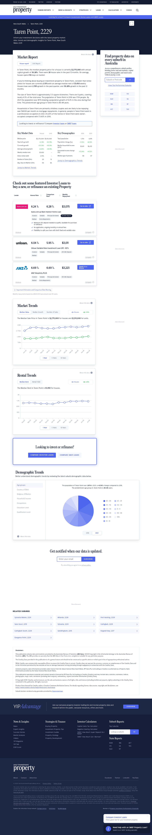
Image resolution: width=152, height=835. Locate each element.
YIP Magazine (114, 2)
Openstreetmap (57, 691)
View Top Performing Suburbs (119, 85)
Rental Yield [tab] (36, 382)
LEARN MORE (131, 706)
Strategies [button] (84, 10)
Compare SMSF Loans (69, 455)
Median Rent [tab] (24, 382)
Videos (129, 10)
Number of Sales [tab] (52, 312)
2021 (96, 533)
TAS (127, 109)
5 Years (54, 358)
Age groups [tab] (21, 485)
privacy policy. (86, 565)
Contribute (135, 2)
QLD (111, 99)
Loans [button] (98, 10)
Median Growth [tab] (38, 312)
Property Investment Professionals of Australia (124, 808)
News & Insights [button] (65, 10)
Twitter (40, 2)
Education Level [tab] (23, 507)
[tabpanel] (54, 93)
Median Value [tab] (24, 312)
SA (128, 99)
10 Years (63, 358)
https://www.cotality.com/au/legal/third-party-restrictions (35, 687)
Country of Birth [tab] (23, 490)
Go (134, 732)
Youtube (57, 2)
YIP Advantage (102, 2)
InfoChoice (52, 808)
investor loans (58, 124)
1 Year (45, 358)
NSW (111, 94)
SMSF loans (71, 124)
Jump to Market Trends (26, 168)
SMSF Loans (98, 17)
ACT (111, 109)
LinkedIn (49, 2)
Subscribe (88, 559)
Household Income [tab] (24, 498)
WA (112, 104)
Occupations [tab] (21, 503)
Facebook (32, 2)
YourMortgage (62, 808)
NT (128, 104)
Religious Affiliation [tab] (24, 494)
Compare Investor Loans (42, 455)
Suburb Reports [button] (44, 10)
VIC (128, 94)
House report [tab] (24, 63)
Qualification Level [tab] (23, 512)
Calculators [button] (113, 10)
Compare (88, 232)
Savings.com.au (42, 808)
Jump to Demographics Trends (70, 161)
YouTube (135, 778)
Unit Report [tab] (36, 63)
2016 (87, 533)
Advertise (125, 2)
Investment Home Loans (80, 17)
